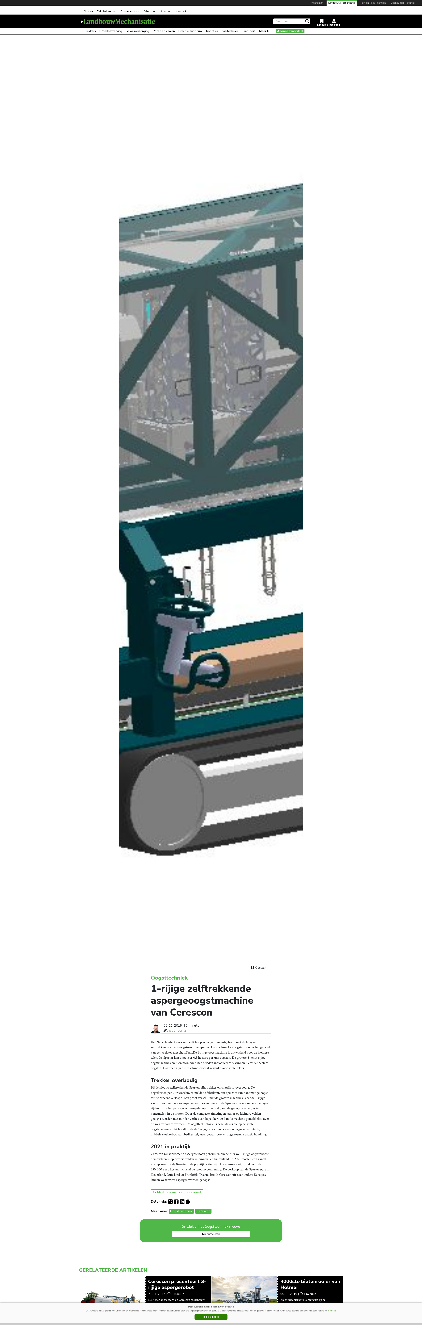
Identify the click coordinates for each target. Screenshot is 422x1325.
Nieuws (88, 11)
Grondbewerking (110, 31)
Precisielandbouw (190, 31)
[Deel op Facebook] (177, 1201)
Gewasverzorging (137, 31)
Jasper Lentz (176, 1030)
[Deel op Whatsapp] (171, 1201)
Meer (262, 31)
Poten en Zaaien (164, 31)
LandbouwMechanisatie (341, 3)
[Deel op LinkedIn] (183, 1201)
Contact (181, 11)
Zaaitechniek (230, 31)
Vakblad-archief (106, 11)
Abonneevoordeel (290, 31)
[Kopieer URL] (189, 1201)
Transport (249, 31)
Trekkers (90, 31)
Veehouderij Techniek (403, 3)
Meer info (332, 1311)
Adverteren (150, 11)
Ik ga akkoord (211, 1316)
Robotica (212, 31)
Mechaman (317, 3)
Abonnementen (129, 11)
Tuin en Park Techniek (373, 3)
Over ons (166, 11)
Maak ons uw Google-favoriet (179, 1192)
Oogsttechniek (181, 1211)
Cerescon (203, 1211)
